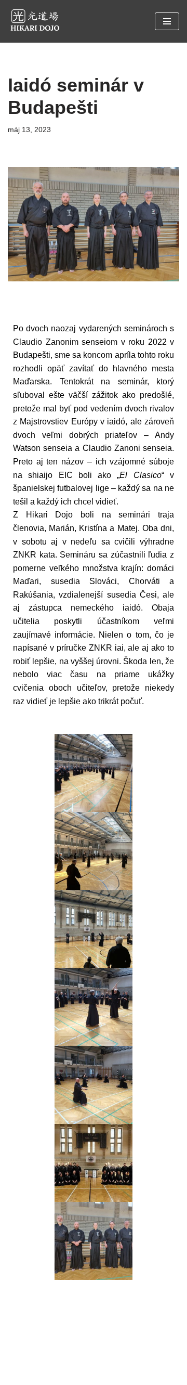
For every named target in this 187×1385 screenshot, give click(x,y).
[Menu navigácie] (167, 21)
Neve (54, 1373)
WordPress (122, 1373)
